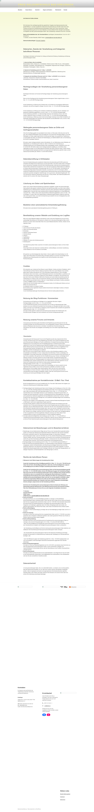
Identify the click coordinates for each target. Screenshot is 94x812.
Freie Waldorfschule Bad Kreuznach (45, 4)
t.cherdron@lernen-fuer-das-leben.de (53, 37)
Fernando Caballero (40, 40)
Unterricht (37, 9)
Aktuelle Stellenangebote (65, 794)
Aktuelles (20, 9)
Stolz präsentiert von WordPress (34, 809)
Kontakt (65, 9)
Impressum (62, 796)
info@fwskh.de (47, 705)
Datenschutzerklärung (22, 809)
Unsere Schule (28, 9)
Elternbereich (58, 9)
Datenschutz (62, 799)
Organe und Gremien (47, 9)
